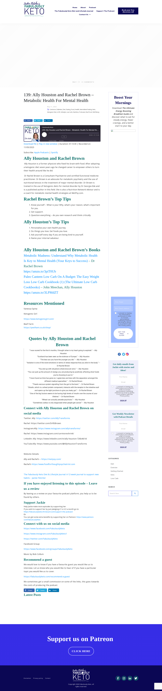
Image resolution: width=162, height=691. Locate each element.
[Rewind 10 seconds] (58, 136)
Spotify (54, 152)
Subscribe (52, 141)
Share (61, 141)
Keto (112, 475)
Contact (47, 678)
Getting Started (117, 471)
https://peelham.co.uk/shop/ (37, 327)
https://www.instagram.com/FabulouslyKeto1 (45, 533)
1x (64, 136)
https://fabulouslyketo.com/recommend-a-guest (47, 576)
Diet (112, 464)
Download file (30, 144)
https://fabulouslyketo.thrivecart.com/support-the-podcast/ (48, 512)
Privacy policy (126, 325)
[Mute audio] (51, 137)
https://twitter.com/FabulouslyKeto (41, 538)
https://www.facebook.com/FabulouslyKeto (44, 528)
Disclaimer (27, 678)
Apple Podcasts (41, 152)
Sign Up (123, 400)
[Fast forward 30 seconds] (71, 136)
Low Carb (114, 478)
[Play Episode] (44, 134)
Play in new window (48, 144)
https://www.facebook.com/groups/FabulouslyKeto (48, 549)
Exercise (114, 467)
